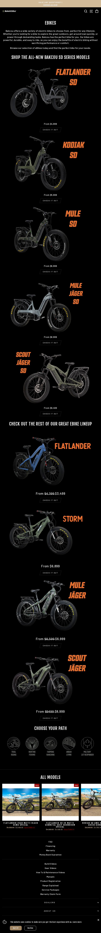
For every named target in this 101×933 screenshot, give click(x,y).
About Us (50, 911)
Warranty (50, 850)
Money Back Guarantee (50, 854)
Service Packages (50, 890)
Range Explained (50, 885)
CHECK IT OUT (50, 130)
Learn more (77, 922)
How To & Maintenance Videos (50, 872)
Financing (50, 846)
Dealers (49, 902)
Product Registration (50, 881)
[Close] (98, 920)
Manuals (50, 877)
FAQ (50, 842)
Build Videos (51, 864)
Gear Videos (50, 868)
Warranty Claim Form (50, 894)
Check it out (50, 500)
